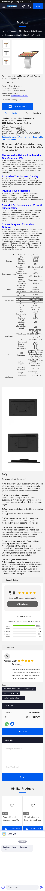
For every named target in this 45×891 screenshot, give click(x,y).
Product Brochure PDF (19, 96)
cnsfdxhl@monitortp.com (13, 2)
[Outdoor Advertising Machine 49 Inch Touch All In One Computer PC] (27, 57)
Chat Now (22, 731)
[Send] (42, 887)
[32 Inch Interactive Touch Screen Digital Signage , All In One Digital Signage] (33, 805)
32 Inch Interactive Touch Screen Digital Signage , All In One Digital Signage (33, 819)
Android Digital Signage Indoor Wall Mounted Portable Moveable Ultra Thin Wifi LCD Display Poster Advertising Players (11, 819)
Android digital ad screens (13, 698)
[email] (12, 723)
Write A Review (22, 604)
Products (12, 31)
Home (4, 31)
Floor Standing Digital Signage (30, 31)
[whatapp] (6, 723)
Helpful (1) (18, 664)
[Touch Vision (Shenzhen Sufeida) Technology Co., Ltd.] (12, 6)
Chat (38, 6)
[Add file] (3, 887)
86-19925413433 (36, 2)
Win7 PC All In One (11, 693)
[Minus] (41, 833)
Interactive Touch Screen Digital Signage (19, 689)
